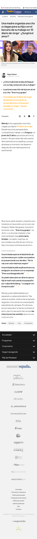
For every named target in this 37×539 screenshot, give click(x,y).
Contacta (18, 509)
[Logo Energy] (18, 428)
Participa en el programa (25, 16)
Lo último (5, 16)
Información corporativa (18, 492)
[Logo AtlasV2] (19, 465)
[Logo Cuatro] (18, 391)
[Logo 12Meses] (18, 457)
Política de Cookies (18, 501)
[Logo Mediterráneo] (18, 479)
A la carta (13, 16)
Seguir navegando (10, 352)
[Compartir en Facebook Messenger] (29, 116)
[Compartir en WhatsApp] (20, 116)
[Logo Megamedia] (19, 521)
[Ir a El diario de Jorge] (14, 12)
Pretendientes (28, 323)
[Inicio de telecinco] (3, 12)
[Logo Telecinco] (18, 384)
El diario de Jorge (24, 126)
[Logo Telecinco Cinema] (18, 450)
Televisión (11, 323)
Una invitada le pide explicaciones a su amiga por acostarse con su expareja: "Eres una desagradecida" (18, 270)
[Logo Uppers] (18, 442)
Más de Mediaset (9, 357)
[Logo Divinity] (18, 399)
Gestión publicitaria (18, 503)
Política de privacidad (18, 495)
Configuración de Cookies (18, 498)
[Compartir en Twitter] (24, 116)
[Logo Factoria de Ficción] (18, 413)
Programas (7, 340)
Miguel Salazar (12, 74)
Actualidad (7, 334)
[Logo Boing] (18, 421)
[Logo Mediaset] (18, 368)
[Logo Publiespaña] (18, 472)
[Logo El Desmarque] (18, 406)
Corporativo (7, 346)
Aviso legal (18, 489)
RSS (18, 506)
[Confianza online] (18, 531)
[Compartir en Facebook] (34, 116)
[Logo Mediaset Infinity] (18, 377)
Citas (19, 323)
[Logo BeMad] (18, 435)
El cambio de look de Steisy (11, 8)
